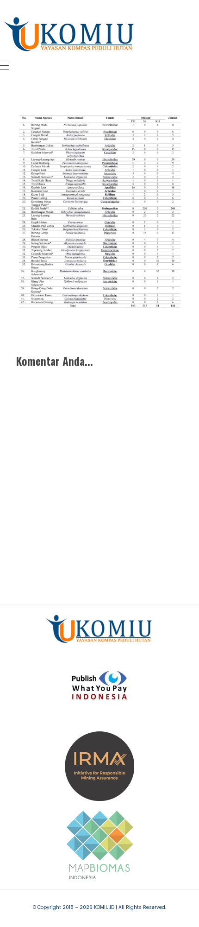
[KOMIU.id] (69, 34)
